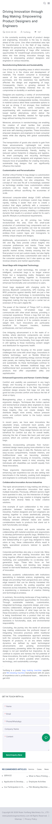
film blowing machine (16, 673)
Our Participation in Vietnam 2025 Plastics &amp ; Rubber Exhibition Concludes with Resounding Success (14, 787)
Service (31, 769)
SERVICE (8, 775)
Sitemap (18, 819)
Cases (39, 769)
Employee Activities (37, 781)
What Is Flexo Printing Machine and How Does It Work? (39, 776)
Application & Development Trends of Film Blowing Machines (14, 781)
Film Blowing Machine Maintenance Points (39, 787)
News (46, 769)
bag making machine (31, 670)
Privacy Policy (31, 819)
